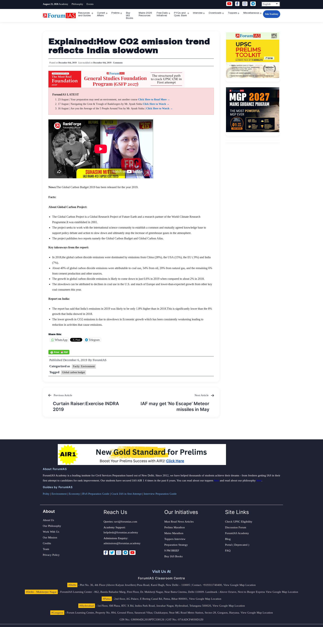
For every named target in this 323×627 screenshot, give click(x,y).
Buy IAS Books (129, 15)
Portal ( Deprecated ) (237, 544)
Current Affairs (101, 14)
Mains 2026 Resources (145, 14)
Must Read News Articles (179, 521)
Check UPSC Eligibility (238, 521)
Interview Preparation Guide (160, 493)
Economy (74, 493)
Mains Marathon (173, 533)
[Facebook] (106, 552)
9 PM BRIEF (171, 550)
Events (90, 4)
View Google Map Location (239, 584)
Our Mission (50, 537)
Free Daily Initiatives (162, 14)
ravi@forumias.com (125, 521)
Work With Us (51, 531)
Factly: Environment (84, 366)
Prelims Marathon (174, 527)
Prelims (115, 13)
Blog (228, 538)
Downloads (215, 13)
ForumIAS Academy (237, 533)
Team (46, 549)
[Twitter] (112, 552)
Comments (118, 62)
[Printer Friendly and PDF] (58, 351)
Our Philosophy (52, 525)
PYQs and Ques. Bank (180, 14)
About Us (48, 520)
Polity (46, 493)
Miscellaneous (251, 13)
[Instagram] (118, 552)
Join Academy (271, 14)
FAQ (227, 550)
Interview (197, 13)
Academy (63, 4)
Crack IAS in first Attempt (126, 493)
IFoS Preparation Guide (95, 493)
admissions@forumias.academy (122, 543)
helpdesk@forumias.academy (121, 532)
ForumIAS (99, 360)
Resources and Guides (84, 14)
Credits (47, 543)
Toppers (232, 13)
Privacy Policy (51, 554)
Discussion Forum (235, 527)
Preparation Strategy (176, 544)
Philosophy (77, 4)
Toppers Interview (174, 538)
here (216, 480)
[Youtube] (132, 552)
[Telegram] (125, 552)
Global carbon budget (73, 372)
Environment (59, 493)
